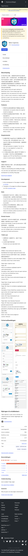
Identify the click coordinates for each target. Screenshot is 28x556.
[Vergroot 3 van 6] (11, 378)
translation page (11, 188)
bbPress (4, 530)
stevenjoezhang (15, 44)
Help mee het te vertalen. (14, 10)
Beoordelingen (6, 58)
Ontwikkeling (6, 64)
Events (16, 516)
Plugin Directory (4, 5)
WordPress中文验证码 (6, 175)
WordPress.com (5, 525)
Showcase (17, 502)
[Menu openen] (26, 2)
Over (2, 502)
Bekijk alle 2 (24, 443)
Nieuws (3, 505)
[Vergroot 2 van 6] (11, 347)
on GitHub (5, 184)
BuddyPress (4, 532)
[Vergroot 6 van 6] (25, 381)
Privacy (3, 509)
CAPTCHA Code (23, 446)
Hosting (3, 507)
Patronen (17, 509)
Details (4, 54)
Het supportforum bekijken (7, 485)
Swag (17, 521)
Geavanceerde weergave (7, 453)
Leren (2, 514)
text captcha (23, 449)
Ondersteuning (6, 68)
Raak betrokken (18, 514)
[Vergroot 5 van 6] (25, 354)
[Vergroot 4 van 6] (25, 324)
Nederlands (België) (9, 538)
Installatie (5, 61)
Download (4, 49)
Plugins (16, 507)
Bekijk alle (24, 475)
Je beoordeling (4, 475)
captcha (17, 446)
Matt (3, 527)
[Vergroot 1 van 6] (11, 324)
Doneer (17, 518)
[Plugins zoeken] (15, 15)
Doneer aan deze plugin (7, 494)
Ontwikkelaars (4, 518)
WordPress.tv (5, 521)
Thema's (17, 505)
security (18, 449)
